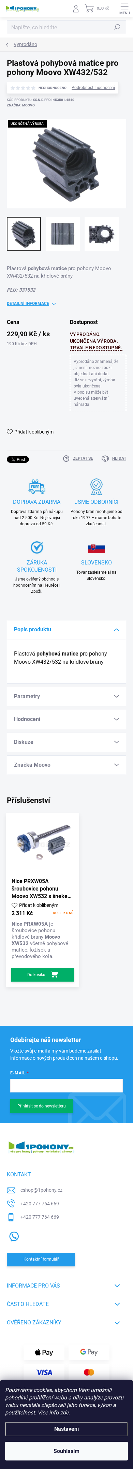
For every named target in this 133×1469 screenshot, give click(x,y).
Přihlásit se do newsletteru (41, 1106)
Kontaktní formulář (41, 1259)
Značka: (21, 105)
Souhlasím (66, 1451)
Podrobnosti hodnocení (93, 87)
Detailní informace (28, 303)
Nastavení (66, 1429)
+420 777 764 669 (39, 1203)
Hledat (117, 27)
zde (64, 1412)
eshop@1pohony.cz (41, 1190)
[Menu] (124, 8)
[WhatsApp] (13, 1235)
